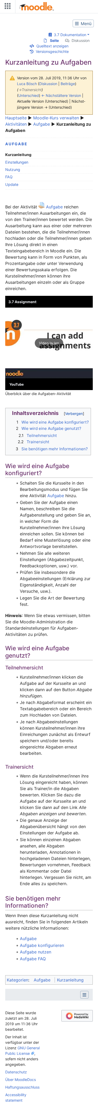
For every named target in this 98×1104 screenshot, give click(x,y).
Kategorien (17, 980)
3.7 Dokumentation (69, 34)
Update (11, 184)
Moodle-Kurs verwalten (56, 117)
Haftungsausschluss (22, 1087)
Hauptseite (16, 117)
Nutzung (12, 169)
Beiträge (68, 83)
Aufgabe (41, 124)
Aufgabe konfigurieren (42, 945)
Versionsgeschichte (52, 51)
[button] (49, 343)
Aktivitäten (16, 124)
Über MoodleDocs (20, 1079)
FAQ (9, 177)
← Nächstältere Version (61, 95)
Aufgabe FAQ (33, 958)
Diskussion (81, 40)
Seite (54, 40)
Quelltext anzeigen (52, 46)
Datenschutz (16, 1072)
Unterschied (28, 95)
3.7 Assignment (22, 301)
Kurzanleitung (70, 980)
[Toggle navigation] (6, 7)
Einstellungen (16, 162)
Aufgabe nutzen (35, 952)
